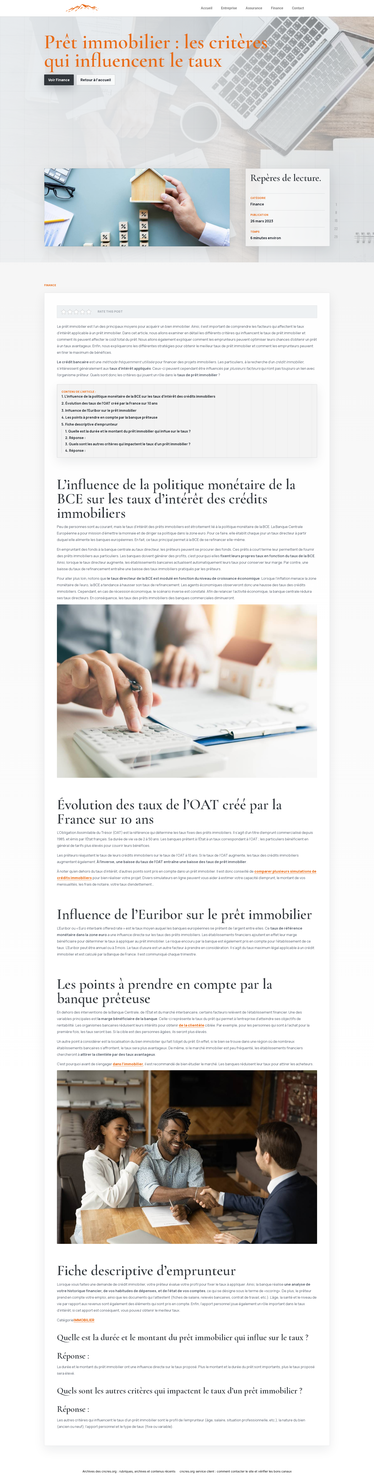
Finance (277, 8)
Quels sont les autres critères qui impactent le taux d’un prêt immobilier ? (129, 444)
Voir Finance (59, 79)
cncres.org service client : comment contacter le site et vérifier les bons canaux (236, 1471)
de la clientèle (191, 1025)
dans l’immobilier (128, 1063)
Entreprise (229, 8)
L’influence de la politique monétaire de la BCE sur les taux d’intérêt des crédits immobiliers (139, 396)
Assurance (254, 8)
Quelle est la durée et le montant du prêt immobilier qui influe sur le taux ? (129, 431)
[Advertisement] (187, 127)
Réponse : (77, 438)
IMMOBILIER (84, 1319)
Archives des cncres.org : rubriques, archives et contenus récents (128, 1471)
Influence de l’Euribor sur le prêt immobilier (101, 410)
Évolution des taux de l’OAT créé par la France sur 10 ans (111, 403)
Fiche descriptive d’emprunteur (91, 424)
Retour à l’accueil (96, 79)
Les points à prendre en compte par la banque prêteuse (111, 417)
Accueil (206, 8)
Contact (298, 8)
